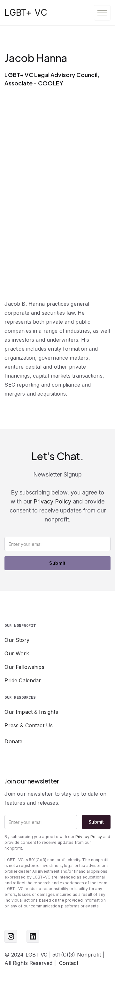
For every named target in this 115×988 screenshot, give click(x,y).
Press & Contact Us (28, 725)
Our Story (16, 640)
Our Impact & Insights (31, 712)
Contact (68, 963)
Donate (13, 741)
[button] (102, 13)
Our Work (16, 653)
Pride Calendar (22, 680)
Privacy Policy (52, 501)
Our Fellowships (24, 667)
